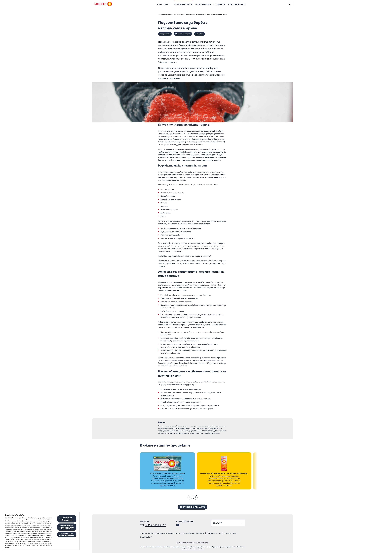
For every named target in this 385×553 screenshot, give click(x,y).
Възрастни (165, 34)
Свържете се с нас (214, 533)
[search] (290, 4)
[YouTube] (177, 525)
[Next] (195, 497)
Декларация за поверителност (168, 533)
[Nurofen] (103, 4)
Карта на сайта (230, 533)
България (217, 523)
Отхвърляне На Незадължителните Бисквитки (67, 527)
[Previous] (189, 497)
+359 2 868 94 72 (155, 525)
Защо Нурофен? (146, 537)
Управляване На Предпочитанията (66, 534)
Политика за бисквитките (193, 533)
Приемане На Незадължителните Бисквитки (67, 518)
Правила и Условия (146, 533)
